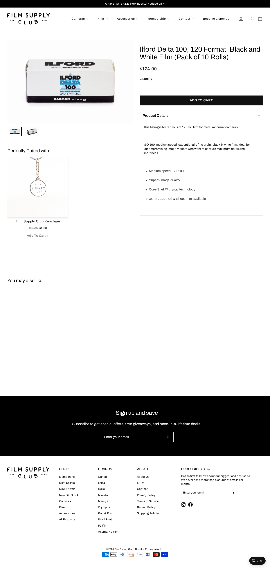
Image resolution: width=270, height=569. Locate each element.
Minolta (103, 495)
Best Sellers (67, 482)
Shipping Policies (148, 513)
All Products (67, 519)
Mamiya (103, 501)
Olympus (104, 507)
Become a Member (217, 18)
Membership (157, 18)
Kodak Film (105, 513)
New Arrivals (67, 488)
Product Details (155, 116)
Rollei (101, 488)
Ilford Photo (106, 519)
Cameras (78, 18)
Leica (101, 482)
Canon (102, 476)
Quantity (146, 79)
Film (101, 18)
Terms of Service (148, 501)
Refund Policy (146, 507)
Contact (185, 18)
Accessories (126, 18)
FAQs (140, 482)
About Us (143, 476)
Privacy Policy (146, 495)
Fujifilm (102, 525)
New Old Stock (69, 495)
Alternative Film (108, 531)
